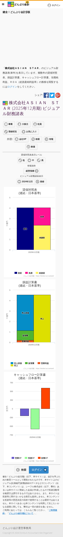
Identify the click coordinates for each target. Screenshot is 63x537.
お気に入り (31, 131)
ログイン (12, 86)
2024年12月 (27, 182)
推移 (42, 182)
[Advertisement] (31, 39)
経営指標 (30, 171)
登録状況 (12, 131)
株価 (33, 147)
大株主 (25, 124)
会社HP (22, 139)
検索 (38, 139)
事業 (10, 124)
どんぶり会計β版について (21, 513)
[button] (54, 5)
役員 (39, 124)
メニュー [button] (3, 4)
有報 (51, 139)
